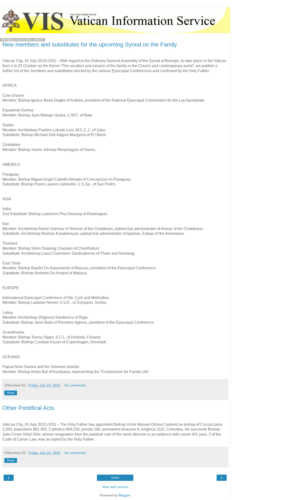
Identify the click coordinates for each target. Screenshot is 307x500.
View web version (115, 487)
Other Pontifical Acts (28, 408)
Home (115, 477)
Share (11, 393)
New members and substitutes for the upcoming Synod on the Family (89, 44)
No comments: (76, 385)
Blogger (124, 495)
